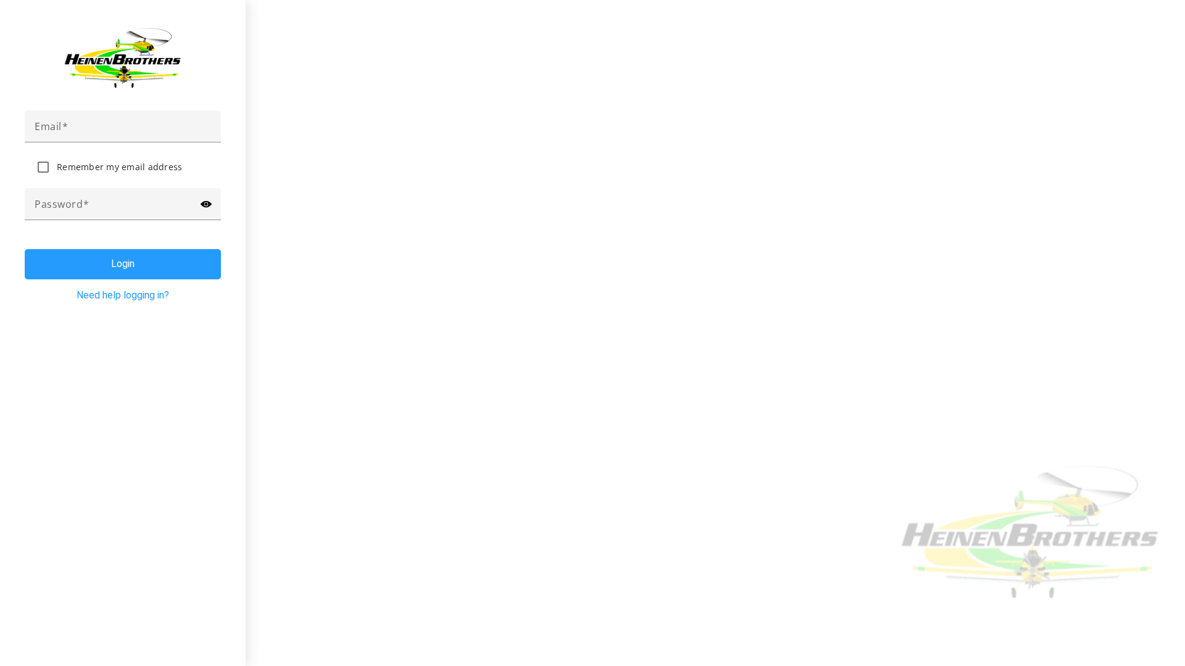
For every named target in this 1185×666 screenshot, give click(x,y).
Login (123, 263)
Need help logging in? (123, 295)
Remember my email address (119, 167)
